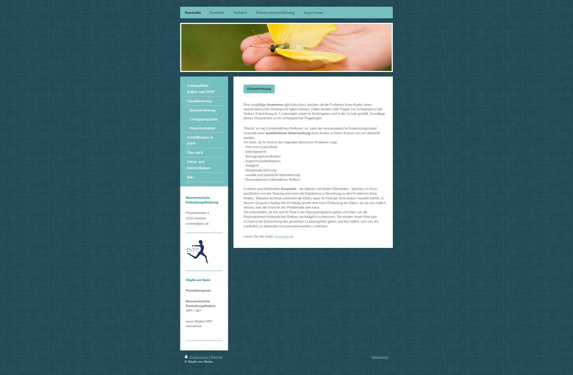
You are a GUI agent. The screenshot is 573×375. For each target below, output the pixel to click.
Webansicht (380, 357)
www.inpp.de (284, 236)
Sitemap (216, 357)
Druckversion (199, 357)
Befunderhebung (259, 89)
